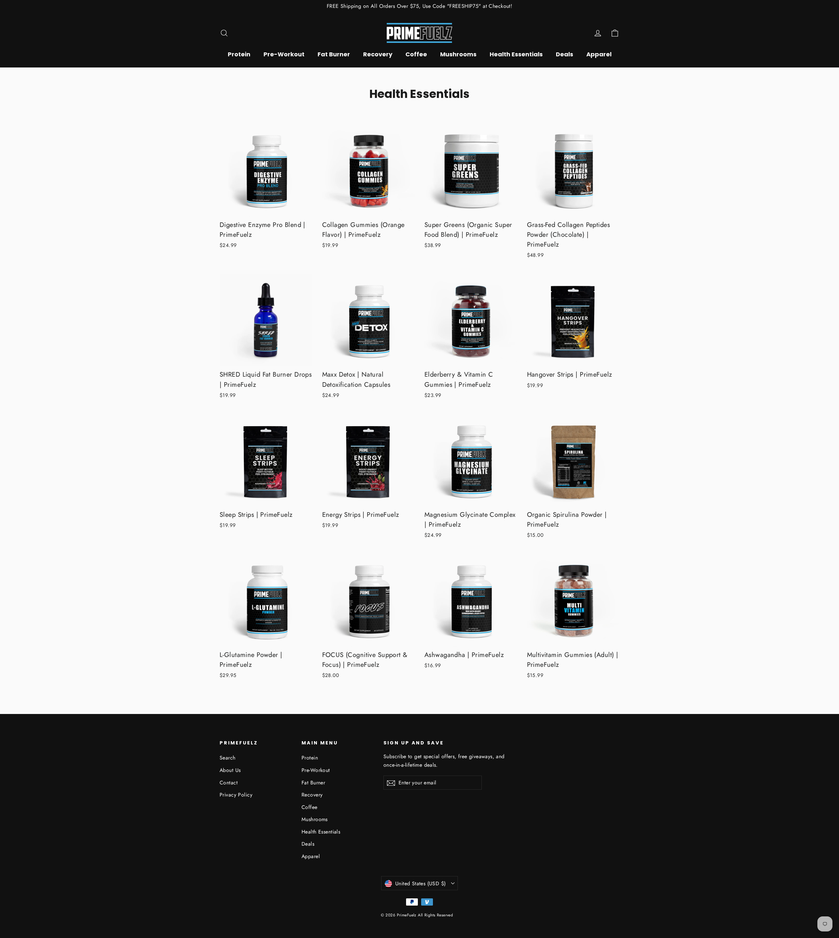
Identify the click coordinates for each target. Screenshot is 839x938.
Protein (239, 54)
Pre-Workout (283, 54)
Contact (229, 782)
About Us (230, 770)
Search (228, 757)
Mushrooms (458, 54)
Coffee (416, 54)
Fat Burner (334, 54)
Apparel (599, 54)
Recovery (377, 54)
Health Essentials (516, 54)
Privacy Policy (236, 794)
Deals (564, 54)
